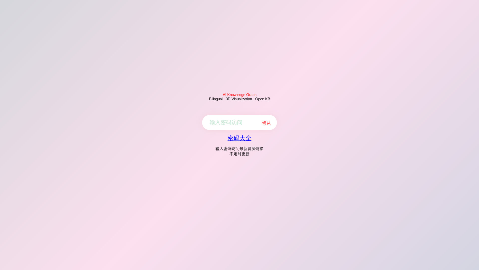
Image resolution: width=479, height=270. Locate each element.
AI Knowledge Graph (239, 94)
